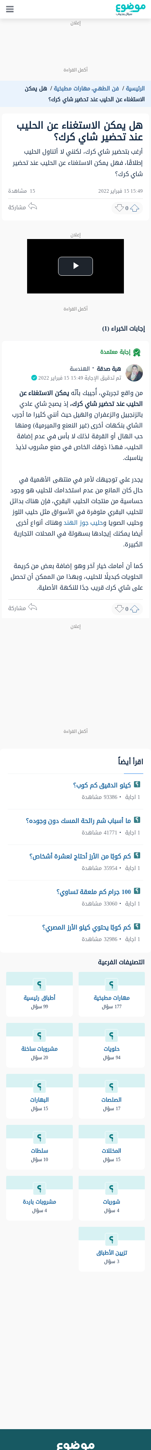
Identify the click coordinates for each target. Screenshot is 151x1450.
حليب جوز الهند (83, 523)
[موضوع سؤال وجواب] (131, 9)
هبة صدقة (108, 369)
